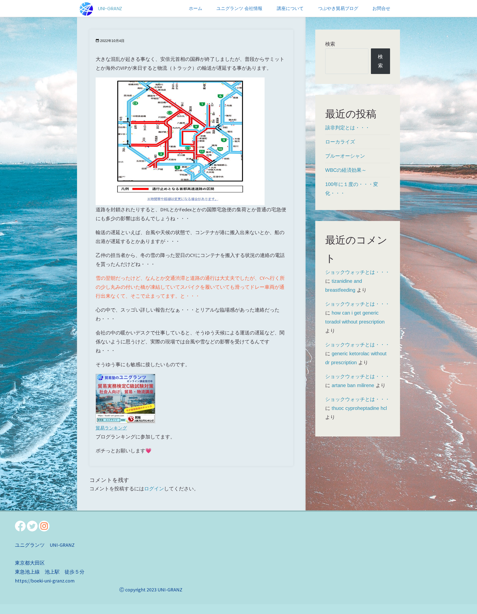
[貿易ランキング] (125, 398)
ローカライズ (340, 141)
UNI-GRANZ (110, 8)
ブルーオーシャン (345, 156)
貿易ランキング (111, 428)
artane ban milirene (353, 385)
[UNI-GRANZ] (86, 8)
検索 (330, 44)
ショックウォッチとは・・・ (357, 272)
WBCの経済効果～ (345, 170)
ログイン (154, 488)
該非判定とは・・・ (347, 127)
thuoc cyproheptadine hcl (359, 408)
